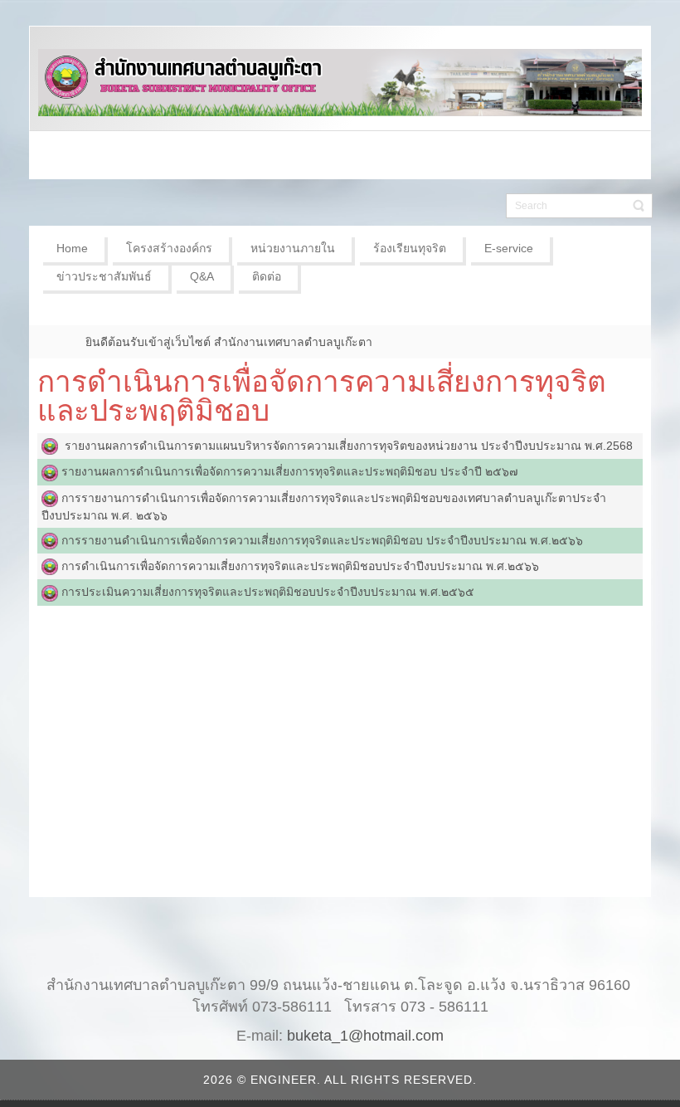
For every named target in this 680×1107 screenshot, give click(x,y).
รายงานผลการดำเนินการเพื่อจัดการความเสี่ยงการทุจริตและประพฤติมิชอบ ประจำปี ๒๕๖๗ (289, 471)
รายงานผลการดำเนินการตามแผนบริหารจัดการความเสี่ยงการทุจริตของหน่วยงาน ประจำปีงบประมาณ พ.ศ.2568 (345, 445)
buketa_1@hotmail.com (365, 1035)
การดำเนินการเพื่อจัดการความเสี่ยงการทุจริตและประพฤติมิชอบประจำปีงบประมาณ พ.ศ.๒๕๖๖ (300, 566)
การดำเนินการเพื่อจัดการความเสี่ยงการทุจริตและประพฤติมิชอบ (321, 396)
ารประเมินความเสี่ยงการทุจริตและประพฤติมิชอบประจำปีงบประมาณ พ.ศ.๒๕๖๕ (271, 591)
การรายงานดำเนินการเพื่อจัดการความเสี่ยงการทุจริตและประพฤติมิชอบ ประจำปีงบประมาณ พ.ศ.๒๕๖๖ (320, 540)
